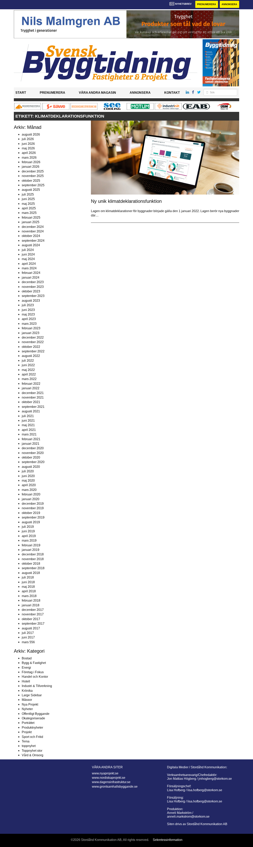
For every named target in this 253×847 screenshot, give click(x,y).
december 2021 (33, 393)
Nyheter (27, 709)
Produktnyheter (32, 727)
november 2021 (33, 397)
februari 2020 (31, 494)
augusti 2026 (31, 134)
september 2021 (33, 406)
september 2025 (33, 185)
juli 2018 (28, 577)
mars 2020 (29, 489)
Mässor (27, 699)
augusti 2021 (31, 411)
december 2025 (33, 171)
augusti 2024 (31, 245)
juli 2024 (28, 250)
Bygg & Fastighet (34, 662)
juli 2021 (28, 416)
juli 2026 (28, 139)
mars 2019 (29, 540)
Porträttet (28, 722)
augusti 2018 (31, 573)
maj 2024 (28, 259)
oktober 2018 (31, 563)
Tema (25, 741)
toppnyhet (29, 746)
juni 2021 (28, 420)
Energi (26, 667)
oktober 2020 (31, 457)
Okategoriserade (33, 718)
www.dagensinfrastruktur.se (111, 782)
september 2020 (33, 462)
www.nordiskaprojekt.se (108, 777)
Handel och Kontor (35, 676)
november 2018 (33, 559)
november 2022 (33, 342)
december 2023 (33, 282)
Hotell (26, 681)
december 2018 (33, 554)
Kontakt (172, 92)
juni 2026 (28, 143)
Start (20, 92)
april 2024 (29, 263)
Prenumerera (206, 4)
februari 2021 (31, 439)
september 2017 (33, 623)
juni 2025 (28, 199)
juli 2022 (28, 360)
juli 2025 (28, 194)
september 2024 (33, 240)
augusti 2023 (31, 300)
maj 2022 (28, 370)
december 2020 (33, 448)
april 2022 (29, 374)
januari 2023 (30, 333)
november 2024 (33, 231)
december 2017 (33, 609)
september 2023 (33, 296)
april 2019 (29, 536)
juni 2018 (28, 582)
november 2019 (33, 508)
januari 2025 (30, 222)
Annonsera (229, 4)
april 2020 (29, 485)
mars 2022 (29, 379)
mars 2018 (29, 596)
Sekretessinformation (167, 839)
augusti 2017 (31, 628)
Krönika (27, 690)
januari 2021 (30, 443)
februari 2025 (31, 217)
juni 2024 (28, 254)
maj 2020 (28, 480)
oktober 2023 (31, 291)
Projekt (27, 732)
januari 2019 (30, 549)
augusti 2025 (31, 189)
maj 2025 (28, 203)
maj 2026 (28, 148)
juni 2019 (28, 531)
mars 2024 (29, 268)
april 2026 (29, 152)
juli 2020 (28, 471)
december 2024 (33, 226)
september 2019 (33, 517)
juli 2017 (28, 633)
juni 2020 (28, 476)
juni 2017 (28, 637)
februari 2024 (31, 272)
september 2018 (33, 568)
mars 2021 (29, 434)
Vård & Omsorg (32, 755)
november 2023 (33, 286)
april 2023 (29, 319)
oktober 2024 (31, 236)
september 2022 (33, 351)
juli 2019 (28, 526)
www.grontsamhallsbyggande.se (115, 786)
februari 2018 (31, 600)
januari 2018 (30, 605)
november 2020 (33, 453)
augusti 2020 (31, 466)
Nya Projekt (30, 704)
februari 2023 (31, 328)
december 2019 (33, 503)
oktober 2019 (31, 513)
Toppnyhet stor (32, 750)
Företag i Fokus (33, 672)
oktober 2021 (31, 402)
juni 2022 (28, 365)
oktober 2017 (31, 619)
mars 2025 (29, 212)
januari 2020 (30, 499)
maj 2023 (28, 314)
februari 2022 (31, 383)
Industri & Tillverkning (37, 686)
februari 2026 (31, 162)
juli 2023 (28, 305)
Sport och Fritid (32, 736)
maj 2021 (28, 425)
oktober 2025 (31, 180)
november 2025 (33, 176)
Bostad (27, 658)
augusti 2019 (31, 522)
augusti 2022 (31, 356)
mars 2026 (29, 157)
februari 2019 (31, 545)
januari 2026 (30, 166)
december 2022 (33, 337)
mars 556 (28, 642)
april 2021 (29, 429)
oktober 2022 (31, 346)
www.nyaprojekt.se (105, 773)
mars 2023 (29, 323)
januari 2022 (30, 388)
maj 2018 (28, 586)
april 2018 (29, 591)
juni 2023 (28, 310)
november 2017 (33, 614)
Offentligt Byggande (35, 713)
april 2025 (29, 208)
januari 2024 (30, 277)
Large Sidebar (32, 695)
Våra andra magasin (97, 92)
